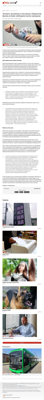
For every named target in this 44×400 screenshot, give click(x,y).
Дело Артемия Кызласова (8, 338)
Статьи (8, 10)
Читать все (39, 228)
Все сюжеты (22, 342)
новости (22, 383)
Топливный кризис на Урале (8, 226)
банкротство (5, 185)
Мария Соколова (6, 188)
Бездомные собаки (7, 310)
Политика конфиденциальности (15, 397)
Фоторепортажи (6, 347)
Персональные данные (6, 397)
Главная (4, 10)
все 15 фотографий (17, 374)
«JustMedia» (20, 385)
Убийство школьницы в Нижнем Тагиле (11, 282)
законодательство (12, 185)
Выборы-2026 (6, 254)
